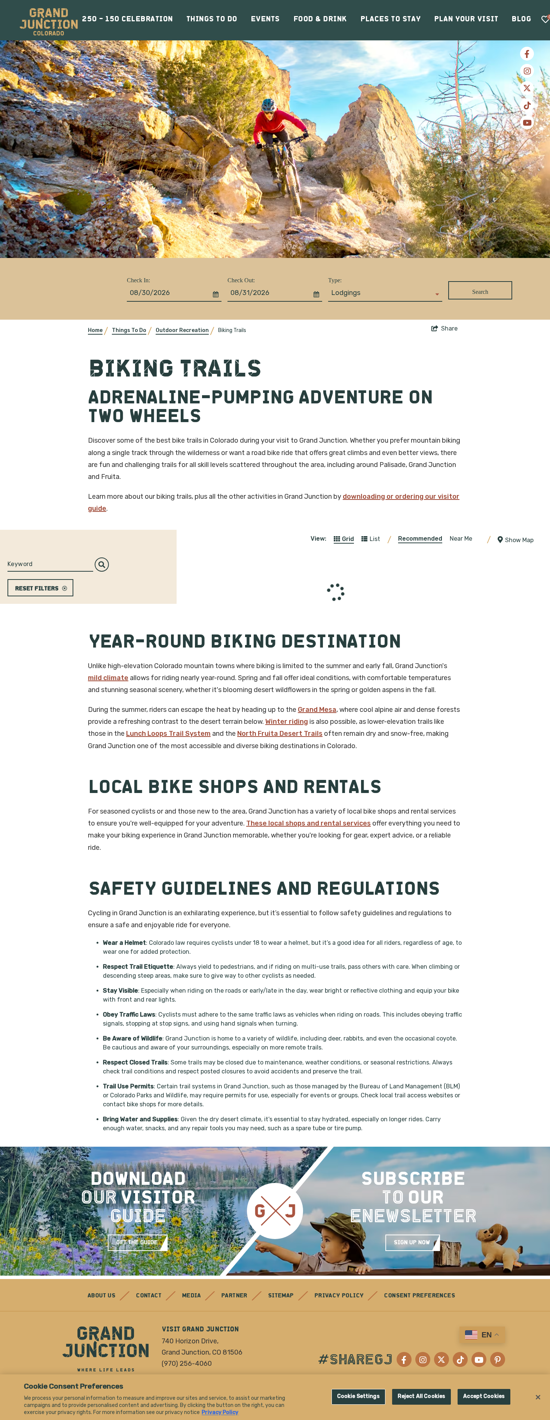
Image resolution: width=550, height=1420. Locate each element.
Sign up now (412, 1243)
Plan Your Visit (466, 19)
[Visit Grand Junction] (49, 21)
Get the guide (137, 1243)
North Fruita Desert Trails (280, 733)
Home (95, 330)
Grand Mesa (317, 710)
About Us (101, 1296)
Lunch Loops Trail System (168, 733)
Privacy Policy (339, 1296)
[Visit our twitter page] (527, 88)
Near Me (461, 538)
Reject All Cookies (422, 1396)
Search (480, 292)
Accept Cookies (484, 1396)
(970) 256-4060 (187, 1363)
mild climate (108, 678)
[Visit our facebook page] (527, 54)
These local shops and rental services (308, 823)
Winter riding (286, 721)
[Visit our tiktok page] (527, 105)
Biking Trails (232, 330)
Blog (521, 19)
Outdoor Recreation (182, 330)
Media (191, 1296)
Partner (234, 1296)
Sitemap (281, 1296)
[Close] (538, 1397)
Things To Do (211, 19)
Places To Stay (390, 19)
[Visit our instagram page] (527, 71)
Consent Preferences (419, 1296)
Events (265, 19)
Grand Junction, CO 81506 (202, 1352)
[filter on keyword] (102, 564)
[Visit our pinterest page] (497, 1359)
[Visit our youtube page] (527, 122)
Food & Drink (320, 19)
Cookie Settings (358, 1396)
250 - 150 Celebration (127, 19)
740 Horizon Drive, (190, 1341)
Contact (148, 1296)
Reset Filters (36, 589)
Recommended (420, 538)
